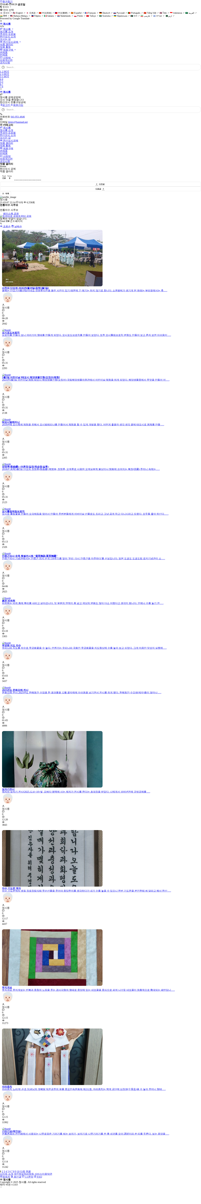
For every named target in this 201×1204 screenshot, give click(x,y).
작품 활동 (5, 47)
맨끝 (28, 1171)
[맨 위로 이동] (1, 1187)
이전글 (102, 184)
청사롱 (7, 29)
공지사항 (5, 62)
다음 (22, 1171)
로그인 (7, 105)
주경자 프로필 (8, 34)
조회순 (7, 226)
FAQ (39, 1176)
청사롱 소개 (6, 31)
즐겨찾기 (8, 1)
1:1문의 (28, 1176)
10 (18, 1171)
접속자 (6, 1176)
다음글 (98, 189)
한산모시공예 (11, 42)
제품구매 (8, 50)
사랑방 (7, 57)
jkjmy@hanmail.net (18, 122)
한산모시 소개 (8, 36)
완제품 (4, 52)
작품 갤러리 (6, 44)
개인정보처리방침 (24, 1174)
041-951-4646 (18, 116)
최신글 (17, 1176)
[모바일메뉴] (1, 21)
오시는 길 (5, 39)
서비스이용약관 (43, 1174)
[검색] (197, 67)
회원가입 (18, 105)
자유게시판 (6, 60)
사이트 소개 (6, 1174)
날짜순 (18, 226)
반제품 (4, 55)
